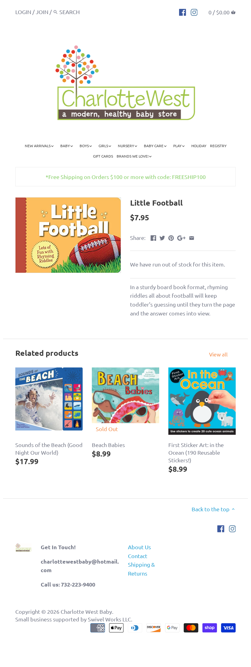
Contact (137, 556)
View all (218, 354)
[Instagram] (194, 11)
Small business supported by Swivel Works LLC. (73, 619)
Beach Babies (108, 445)
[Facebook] (182, 11)
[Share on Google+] (181, 237)
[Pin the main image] (171, 237)
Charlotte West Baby (86, 611)
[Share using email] (191, 237)
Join (42, 12)
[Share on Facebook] (153, 237)
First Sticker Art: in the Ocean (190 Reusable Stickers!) (196, 452)
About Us (139, 547)
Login (23, 12)
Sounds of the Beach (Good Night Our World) (49, 449)
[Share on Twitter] (162, 237)
